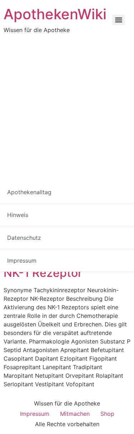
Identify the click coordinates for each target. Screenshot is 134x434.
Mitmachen (75, 413)
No (86, 253)
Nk (58, 253)
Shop (107, 413)
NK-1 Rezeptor (43, 273)
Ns (99, 253)
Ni (46, 253)
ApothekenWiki (55, 14)
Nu (113, 253)
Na (21, 253)
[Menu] (118, 20)
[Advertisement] (67, 104)
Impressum (34, 413)
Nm (72, 253)
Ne (34, 253)
